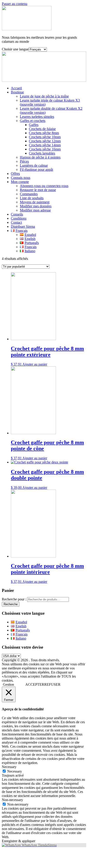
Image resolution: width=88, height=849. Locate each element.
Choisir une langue (15, 49)
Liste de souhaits (32, 198)
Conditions (18, 218)
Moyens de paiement (34, 202)
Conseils (17, 214)
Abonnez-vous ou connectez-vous (44, 186)
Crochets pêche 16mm (45, 149)
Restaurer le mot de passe (38, 190)
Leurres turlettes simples (37, 117)
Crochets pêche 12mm (45, 141)
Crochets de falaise (42, 129)
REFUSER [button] (52, 684)
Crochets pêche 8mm (44, 133)
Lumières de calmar (34, 165)
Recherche (11, 604)
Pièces (24, 161)
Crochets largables (42, 153)
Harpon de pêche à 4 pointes (40, 157)
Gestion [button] (8, 684)
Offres (15, 173)
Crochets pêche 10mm (45, 137)
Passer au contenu (14, 4)
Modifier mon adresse (35, 210)
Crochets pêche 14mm (45, 145)
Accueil (16, 88)
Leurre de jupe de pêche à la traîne (44, 96)
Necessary (14, 771)
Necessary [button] (9, 767)
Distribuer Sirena (23, 226)
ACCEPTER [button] (34, 684)
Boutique (17, 92)
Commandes (29, 194)
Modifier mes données (35, 206)
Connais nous (20, 178)
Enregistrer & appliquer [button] (18, 841)
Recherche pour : (14, 599)
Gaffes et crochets (32, 121)
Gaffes (33, 125)
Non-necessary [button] (12, 800)
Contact (16, 222)
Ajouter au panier (34, 364)
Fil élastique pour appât (36, 169)
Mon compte (20, 182)
